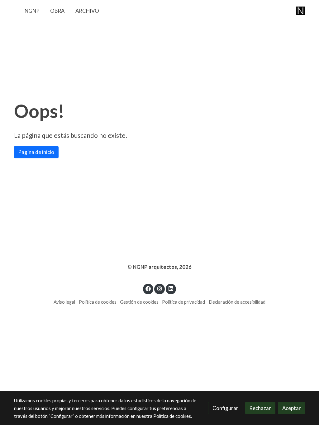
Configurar (225, 408)
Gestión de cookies (139, 302)
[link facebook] (148, 288)
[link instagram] (159, 288)
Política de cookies (98, 302)
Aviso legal (64, 302)
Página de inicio (36, 152)
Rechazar (260, 408)
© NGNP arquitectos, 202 (157, 267)
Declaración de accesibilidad (237, 302)
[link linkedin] (171, 288)
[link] (300, 10)
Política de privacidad (183, 302)
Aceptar (291, 408)
